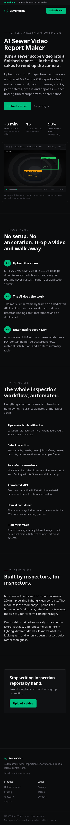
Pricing (8, 791)
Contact (42, 796)
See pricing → (42, 106)
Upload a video (17, 106)
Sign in (8, 801)
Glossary (9, 796)
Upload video (56, 10)
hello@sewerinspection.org (17, 773)
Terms (41, 791)
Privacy (42, 787)
